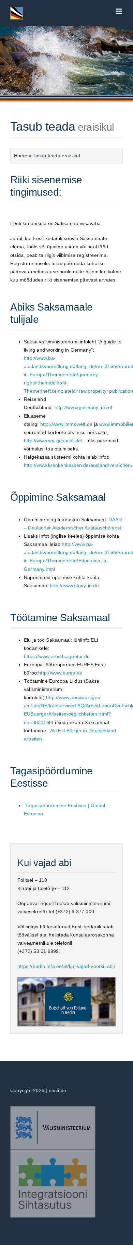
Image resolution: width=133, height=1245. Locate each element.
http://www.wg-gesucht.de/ (54, 440)
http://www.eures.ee (60, 673)
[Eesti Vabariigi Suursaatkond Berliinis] (66, 979)
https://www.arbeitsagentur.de (57, 656)
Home (20, 155)
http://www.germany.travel (83, 407)
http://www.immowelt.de (66, 424)
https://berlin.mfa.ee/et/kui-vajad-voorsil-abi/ (66, 966)
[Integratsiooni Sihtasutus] (52, 1151)
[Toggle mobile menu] (119, 11)
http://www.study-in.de (74, 585)
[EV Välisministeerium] (52, 1108)
